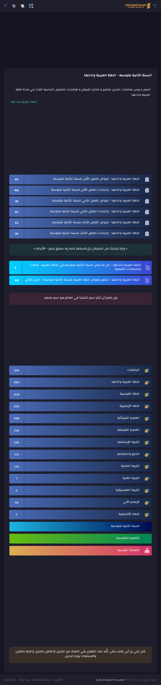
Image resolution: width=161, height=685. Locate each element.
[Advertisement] (80, 41)
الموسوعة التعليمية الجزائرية (110, 680)
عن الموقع (10, 680)
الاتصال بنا (58, 680)
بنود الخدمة (24, 680)
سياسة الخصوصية (41, 680)
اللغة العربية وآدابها (24, 102)
